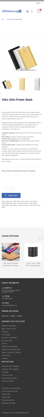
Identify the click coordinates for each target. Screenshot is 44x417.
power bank (33, 203)
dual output (33, 201)
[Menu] (28, 11)
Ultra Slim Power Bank (17, 99)
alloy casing (25, 201)
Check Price (13, 195)
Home (3, 19)
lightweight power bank (9, 203)
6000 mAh (16, 201)
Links (38, 3)
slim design (13, 205)
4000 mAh (9, 201)
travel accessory (23, 205)
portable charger (23, 203)
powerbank (5, 205)
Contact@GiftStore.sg (9, 305)
